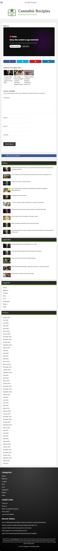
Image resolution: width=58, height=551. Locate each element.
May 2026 (5, 325)
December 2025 (7, 336)
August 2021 (6, 460)
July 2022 (5, 430)
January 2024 (6, 383)
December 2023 (7, 386)
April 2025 (6, 358)
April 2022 (6, 438)
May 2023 (5, 402)
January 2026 (6, 334)
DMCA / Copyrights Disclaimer (10, 509)
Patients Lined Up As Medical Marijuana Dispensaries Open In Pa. (28, 80)
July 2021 (5, 463)
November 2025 (7, 339)
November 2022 (7, 419)
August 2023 (6, 394)
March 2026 (6, 331)
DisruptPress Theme (35, 546)
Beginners (5, 290)
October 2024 (6, 369)
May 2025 (5, 356)
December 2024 (7, 367)
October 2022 (6, 422)
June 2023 (6, 400)
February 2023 (7, 411)
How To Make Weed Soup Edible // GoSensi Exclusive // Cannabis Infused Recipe (24, 522)
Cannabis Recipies (30, 2)
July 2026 (5, 320)
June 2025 (6, 353)
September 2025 (7, 345)
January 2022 (6, 447)
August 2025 (6, 347)
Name (5, 117)
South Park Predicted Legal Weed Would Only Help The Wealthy (19, 533)
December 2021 (7, 449)
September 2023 (7, 392)
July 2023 (5, 397)
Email (5, 126)
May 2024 (5, 375)
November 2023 (7, 389)
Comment (6, 97)
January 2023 (6, 414)
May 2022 (5, 436)
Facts (4, 296)
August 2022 (6, 427)
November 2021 (7, 452)
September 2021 (7, 458)
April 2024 (6, 378)
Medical (5, 304)
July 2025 (5, 350)
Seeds (4, 307)
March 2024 (6, 380)
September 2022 (7, 425)
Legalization (6, 301)
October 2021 (6, 455)
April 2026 (6, 328)
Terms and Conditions (8, 514)
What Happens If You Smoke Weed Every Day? (14, 530)
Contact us (5, 503)
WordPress (26, 546)
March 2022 (6, 441)
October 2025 (6, 342)
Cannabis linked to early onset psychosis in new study (16, 528)
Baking (6, 26)
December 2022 (7, 416)
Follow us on (13, 155)
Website (5, 134)
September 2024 (7, 372)
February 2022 (7, 444)
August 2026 (6, 317)
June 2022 (6, 433)
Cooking (5, 293)
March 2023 (6, 408)
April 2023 (6, 405)
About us (4, 506)
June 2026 (6, 323)
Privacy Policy (5, 511)
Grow (4, 298)
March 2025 (6, 361)
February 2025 (7, 364)
